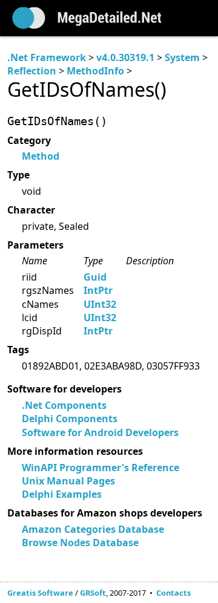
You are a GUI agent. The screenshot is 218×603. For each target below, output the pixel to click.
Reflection (31, 70)
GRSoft (93, 592)
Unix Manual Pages (68, 480)
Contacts (173, 592)
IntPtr (98, 290)
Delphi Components (69, 418)
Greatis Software (40, 592)
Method (40, 156)
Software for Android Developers (100, 432)
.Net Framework (46, 57)
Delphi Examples (62, 494)
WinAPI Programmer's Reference (100, 467)
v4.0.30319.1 (125, 57)
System (182, 57)
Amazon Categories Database (93, 529)
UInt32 (100, 304)
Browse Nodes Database (80, 542)
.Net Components (64, 405)
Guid (95, 277)
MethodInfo (95, 70)
